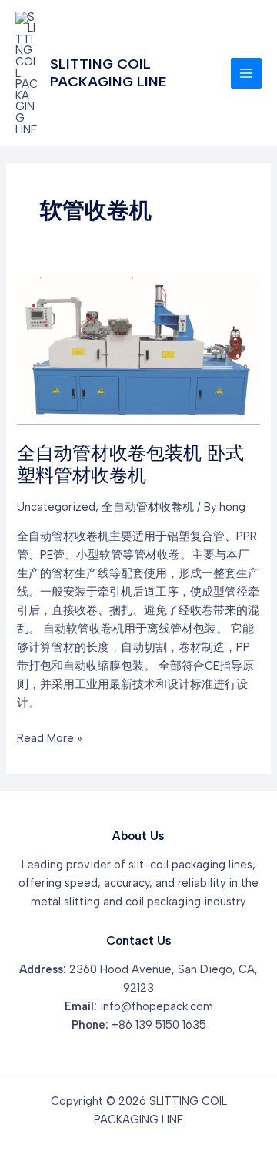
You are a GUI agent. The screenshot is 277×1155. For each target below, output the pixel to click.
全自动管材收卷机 (148, 507)
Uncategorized (56, 507)
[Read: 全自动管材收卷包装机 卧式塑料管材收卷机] (138, 350)
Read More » (49, 738)
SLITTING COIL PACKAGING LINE (108, 72)
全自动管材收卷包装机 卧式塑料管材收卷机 (130, 464)
